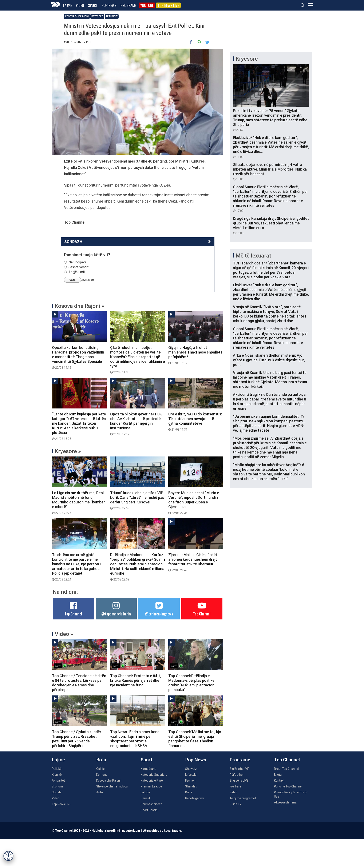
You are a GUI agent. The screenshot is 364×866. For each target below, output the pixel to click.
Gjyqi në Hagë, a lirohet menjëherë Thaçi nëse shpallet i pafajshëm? (195, 355)
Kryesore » (68, 451)
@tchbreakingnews (159, 613)
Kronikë (57, 774)
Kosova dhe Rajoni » (79, 306)
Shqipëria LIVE (239, 780)
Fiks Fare (235, 786)
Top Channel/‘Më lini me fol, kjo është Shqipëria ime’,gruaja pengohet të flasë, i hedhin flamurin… (194, 739)
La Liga (145, 792)
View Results (87, 280)
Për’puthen (237, 774)
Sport (93, 5)
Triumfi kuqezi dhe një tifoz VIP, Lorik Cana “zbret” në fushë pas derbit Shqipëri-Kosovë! (137, 500)
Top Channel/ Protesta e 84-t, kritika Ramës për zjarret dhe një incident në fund (135, 680)
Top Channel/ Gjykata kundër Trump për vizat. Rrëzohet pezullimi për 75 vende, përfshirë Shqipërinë (76, 739)
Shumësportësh (151, 804)
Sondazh (73, 241)
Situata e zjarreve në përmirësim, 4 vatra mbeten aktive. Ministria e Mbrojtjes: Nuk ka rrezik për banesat (270, 171)
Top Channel (73, 613)
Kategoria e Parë (152, 780)
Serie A (145, 798)
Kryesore (97, 16)
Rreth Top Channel (286, 768)
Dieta (188, 792)
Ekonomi (57, 786)
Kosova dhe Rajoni (77, 16)
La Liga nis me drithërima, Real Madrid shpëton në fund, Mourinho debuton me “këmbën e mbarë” (79, 503)
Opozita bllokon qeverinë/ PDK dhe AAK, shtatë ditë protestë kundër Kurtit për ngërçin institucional (136, 424)
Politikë (57, 768)
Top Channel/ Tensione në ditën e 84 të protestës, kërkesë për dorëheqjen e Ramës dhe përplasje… (79, 683)
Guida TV (236, 804)
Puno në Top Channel (288, 786)
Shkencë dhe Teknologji (112, 786)
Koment (101, 774)
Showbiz (191, 768)
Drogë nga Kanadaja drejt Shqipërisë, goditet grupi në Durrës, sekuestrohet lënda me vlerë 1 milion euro (271, 225)
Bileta (278, 774)
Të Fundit (112, 16)
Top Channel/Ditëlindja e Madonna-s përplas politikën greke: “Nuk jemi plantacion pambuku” (192, 683)
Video (80, 5)
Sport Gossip (149, 810)
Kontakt (279, 780)
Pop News (109, 5)
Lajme (67, 5)
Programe (128, 5)
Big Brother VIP (240, 768)
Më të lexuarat (253, 255)
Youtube (147, 5)
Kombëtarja (148, 768)
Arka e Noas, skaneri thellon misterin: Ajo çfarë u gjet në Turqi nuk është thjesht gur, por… (269, 360)
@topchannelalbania (116, 613)
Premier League (151, 786)
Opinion (101, 768)
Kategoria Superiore (154, 774)
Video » (64, 634)
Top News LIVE (168, 5)
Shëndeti (191, 786)
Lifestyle (191, 774)
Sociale (57, 792)
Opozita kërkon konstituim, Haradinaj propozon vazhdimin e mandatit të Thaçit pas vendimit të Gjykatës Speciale (78, 357)
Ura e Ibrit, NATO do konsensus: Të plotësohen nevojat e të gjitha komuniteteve (195, 421)
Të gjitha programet (243, 798)
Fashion (190, 780)
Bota (101, 759)
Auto (99, 792)
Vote (72, 280)
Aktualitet (58, 780)
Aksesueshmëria (285, 802)
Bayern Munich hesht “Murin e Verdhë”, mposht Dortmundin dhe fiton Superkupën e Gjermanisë (193, 503)
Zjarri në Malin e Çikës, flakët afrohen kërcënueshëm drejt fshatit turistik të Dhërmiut (192, 562)
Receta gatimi (194, 798)
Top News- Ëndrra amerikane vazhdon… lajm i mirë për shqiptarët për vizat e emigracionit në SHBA (134, 739)
